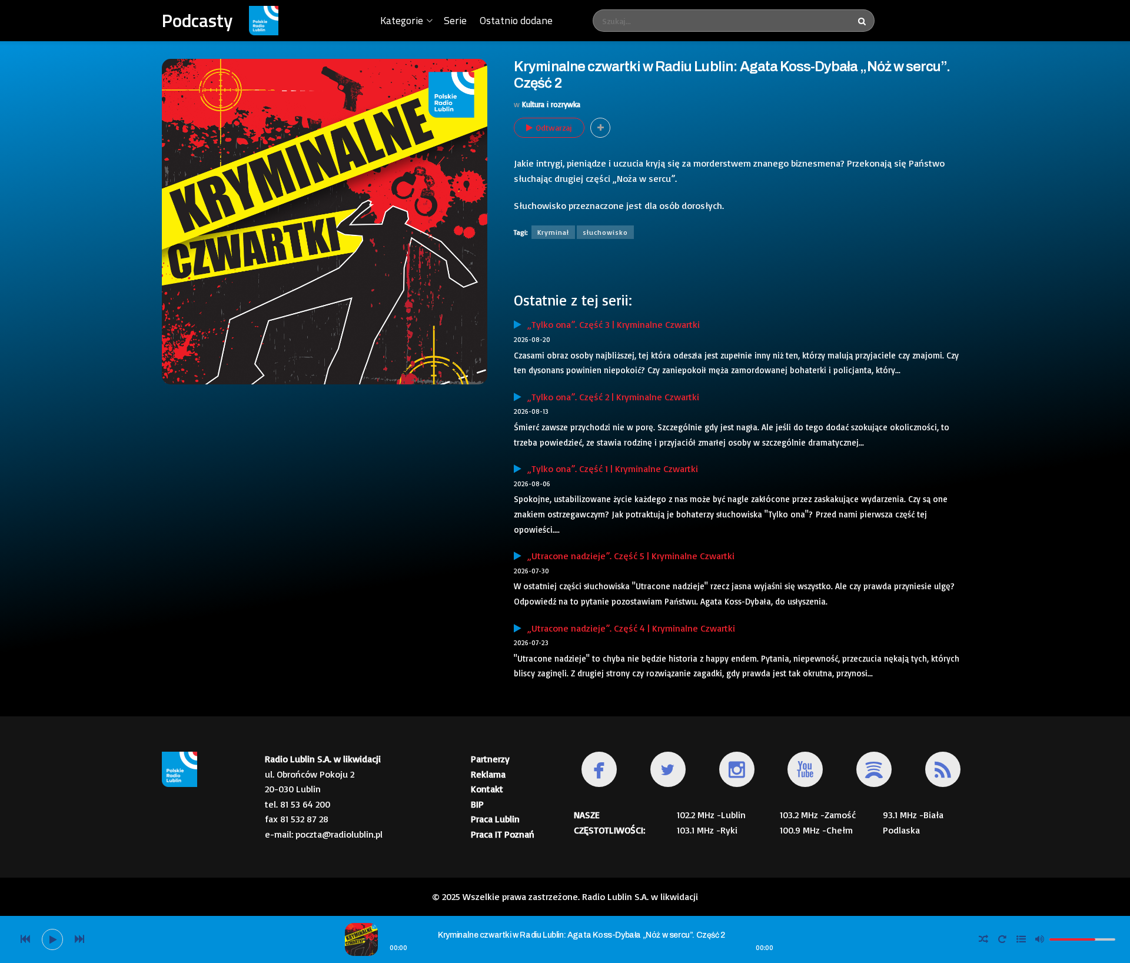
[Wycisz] (1040, 939)
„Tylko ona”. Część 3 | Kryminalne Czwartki (610, 324)
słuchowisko (605, 232)
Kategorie (401, 20)
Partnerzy (490, 759)
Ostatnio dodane (516, 20)
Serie (455, 20)
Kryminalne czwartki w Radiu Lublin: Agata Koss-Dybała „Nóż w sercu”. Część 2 (581, 935)
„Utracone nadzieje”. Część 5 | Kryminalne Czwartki (627, 556)
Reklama (488, 774)
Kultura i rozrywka (551, 104)
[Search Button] (863, 20)
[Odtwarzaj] (52, 939)
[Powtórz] (1002, 939)
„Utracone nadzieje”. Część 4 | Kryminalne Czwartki (628, 628)
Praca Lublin (495, 819)
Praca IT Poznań (502, 834)
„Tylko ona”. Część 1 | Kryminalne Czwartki (609, 468)
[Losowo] (983, 939)
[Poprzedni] (25, 939)
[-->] (79, 939)
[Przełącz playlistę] (1021, 939)
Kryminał (553, 232)
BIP (477, 804)
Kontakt (487, 789)
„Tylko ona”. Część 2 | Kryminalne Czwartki (610, 397)
